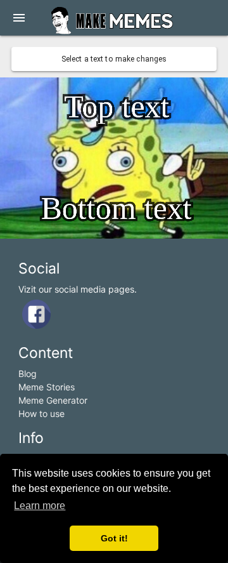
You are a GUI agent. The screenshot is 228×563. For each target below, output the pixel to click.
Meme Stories (46, 386)
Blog (27, 373)
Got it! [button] (114, 538)
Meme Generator (52, 400)
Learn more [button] (39, 505)
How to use (41, 413)
